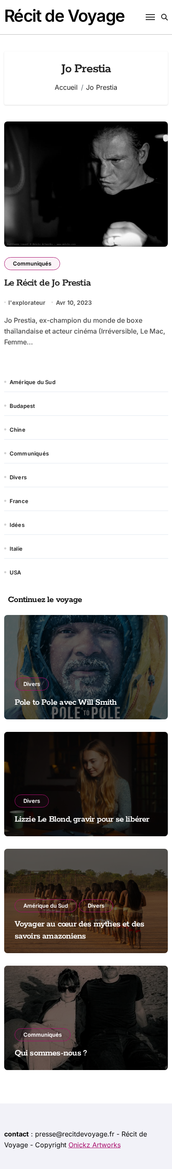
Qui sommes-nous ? (51, 1053)
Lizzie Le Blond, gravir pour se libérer (82, 819)
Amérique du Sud (33, 382)
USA (15, 572)
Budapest (22, 405)
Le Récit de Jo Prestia (47, 283)
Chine (17, 429)
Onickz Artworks (94, 1145)
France (19, 501)
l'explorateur (27, 302)
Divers (18, 477)
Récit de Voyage (64, 15)
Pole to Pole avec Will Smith (66, 702)
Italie (16, 548)
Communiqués (32, 263)
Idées (17, 524)
